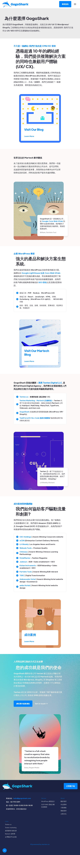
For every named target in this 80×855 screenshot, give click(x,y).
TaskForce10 (25, 418)
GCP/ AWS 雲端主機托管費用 (47, 806)
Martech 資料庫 (10, 834)
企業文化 (63, 814)
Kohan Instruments (28, 565)
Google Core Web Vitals (52, 221)
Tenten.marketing (10, 827)
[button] (75, 4)
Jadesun (23, 562)
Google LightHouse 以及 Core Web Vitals (41, 273)
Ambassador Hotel (28, 579)
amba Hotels (25, 585)
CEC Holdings (25, 537)
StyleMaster (25, 558)
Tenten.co (24, 397)
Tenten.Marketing (27, 400)
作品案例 (63, 804)
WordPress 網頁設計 (48, 801)
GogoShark (24, 412)
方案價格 (63, 807)
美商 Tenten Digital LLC (50, 382)
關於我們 (63, 801)
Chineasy (24, 552)
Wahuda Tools (26, 548)
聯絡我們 (63, 811)
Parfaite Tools (26, 572)
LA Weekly (24, 544)
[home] (15, 4)
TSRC (22, 575)
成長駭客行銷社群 (11, 831)
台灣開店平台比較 (11, 837)
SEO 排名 (42, 282)
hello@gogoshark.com (22, 798)
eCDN (22, 540)
